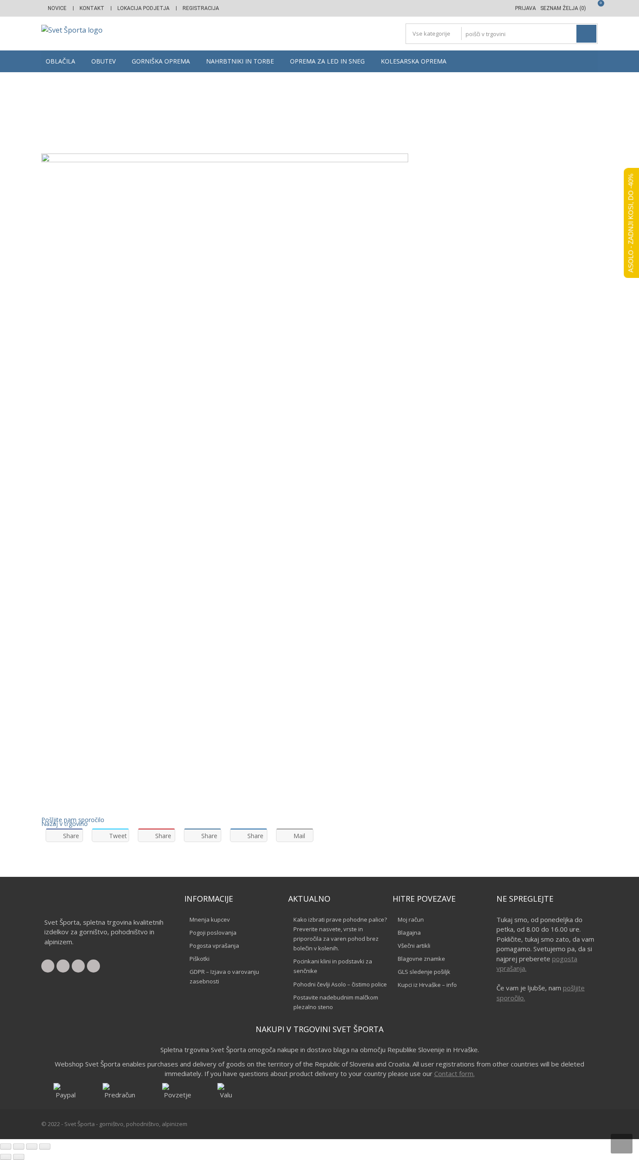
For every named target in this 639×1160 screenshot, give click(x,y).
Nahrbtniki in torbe (240, 61)
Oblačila (60, 61)
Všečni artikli (414, 945)
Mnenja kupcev (210, 919)
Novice (57, 8)
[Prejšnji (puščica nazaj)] (5, 1157)
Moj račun (411, 919)
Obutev (103, 61)
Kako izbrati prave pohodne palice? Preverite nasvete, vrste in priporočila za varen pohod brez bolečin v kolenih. (340, 934)
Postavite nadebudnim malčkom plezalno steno (335, 1002)
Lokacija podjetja (143, 8)
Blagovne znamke (421, 959)
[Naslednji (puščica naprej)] (18, 1157)
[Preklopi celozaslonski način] (18, 1146)
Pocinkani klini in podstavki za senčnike (332, 966)
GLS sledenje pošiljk (424, 972)
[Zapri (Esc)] (44, 1146)
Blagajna (409, 932)
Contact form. (454, 1073)
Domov (284, 112)
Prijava (525, 8)
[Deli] (31, 1146)
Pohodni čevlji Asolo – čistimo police (340, 984)
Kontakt (92, 8)
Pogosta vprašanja (214, 945)
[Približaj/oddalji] (5, 1146)
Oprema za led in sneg (327, 61)
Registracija (201, 8)
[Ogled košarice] (594, 8)
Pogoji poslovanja (213, 932)
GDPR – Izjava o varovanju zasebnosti (224, 976)
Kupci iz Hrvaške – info (427, 985)
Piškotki (200, 959)
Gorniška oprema (161, 61)
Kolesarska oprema (413, 61)
